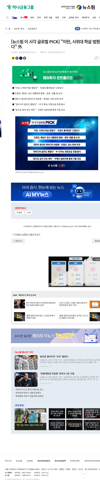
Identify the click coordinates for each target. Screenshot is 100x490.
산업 (94, 17)
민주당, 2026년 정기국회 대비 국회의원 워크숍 (57, 425)
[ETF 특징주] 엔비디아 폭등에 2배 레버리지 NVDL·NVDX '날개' (40, 304)
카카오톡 (13, 58)
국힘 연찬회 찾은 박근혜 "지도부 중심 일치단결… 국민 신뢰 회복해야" (92, 413)
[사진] (26, 362)
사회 (64, 17)
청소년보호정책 (60, 460)
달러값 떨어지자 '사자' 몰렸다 (54, 356)
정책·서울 (48, 17)
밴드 (24, 58)
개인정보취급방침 (43, 460)
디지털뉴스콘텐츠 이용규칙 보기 (27, 234)
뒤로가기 (18, 241)
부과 (29, 212)
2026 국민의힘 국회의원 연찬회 (74, 425)
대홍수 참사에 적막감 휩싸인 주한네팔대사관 (74, 413)
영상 (22, 17)
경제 (57, 17)
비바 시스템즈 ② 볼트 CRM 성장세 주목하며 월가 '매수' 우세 (73, 304)
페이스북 (17, 58)
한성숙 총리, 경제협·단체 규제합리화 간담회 (57, 413)
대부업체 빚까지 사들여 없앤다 (28, 392)
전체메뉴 (7, 17)
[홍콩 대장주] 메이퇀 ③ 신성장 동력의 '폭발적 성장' (40, 316)
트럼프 (19, 212)
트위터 (20, 58)
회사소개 (8, 460)
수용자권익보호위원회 (92, 460)
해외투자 (85, 17)
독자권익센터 (75, 460)
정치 (39, 17)
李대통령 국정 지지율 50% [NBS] (29, 396)
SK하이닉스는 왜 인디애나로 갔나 (29, 389)
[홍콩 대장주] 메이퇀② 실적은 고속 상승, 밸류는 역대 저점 (73, 316)
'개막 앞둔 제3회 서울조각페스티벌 (29, 425)
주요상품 (19, 460)
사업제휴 (29, 460)
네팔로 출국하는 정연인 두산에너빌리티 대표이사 (92, 425)
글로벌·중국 (74, 17)
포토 (32, 17)
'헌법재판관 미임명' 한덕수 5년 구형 (57, 373)
